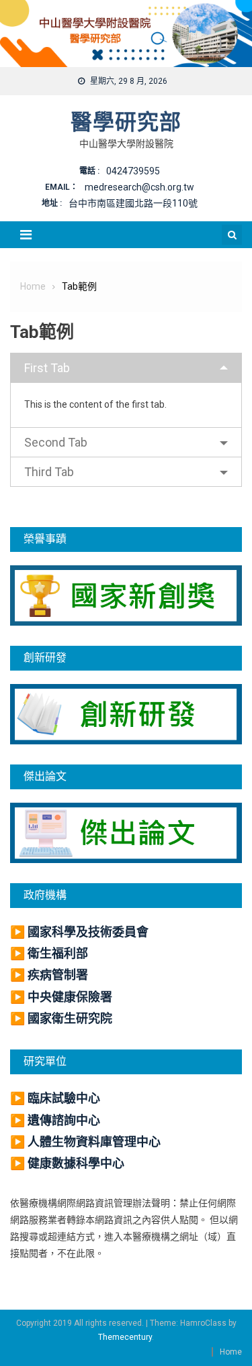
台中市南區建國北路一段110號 (133, 203)
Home (231, 1352)
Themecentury (125, 1337)
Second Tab (55, 442)
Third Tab (49, 472)
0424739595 (133, 171)
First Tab (47, 368)
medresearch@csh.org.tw (139, 187)
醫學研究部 (126, 122)
